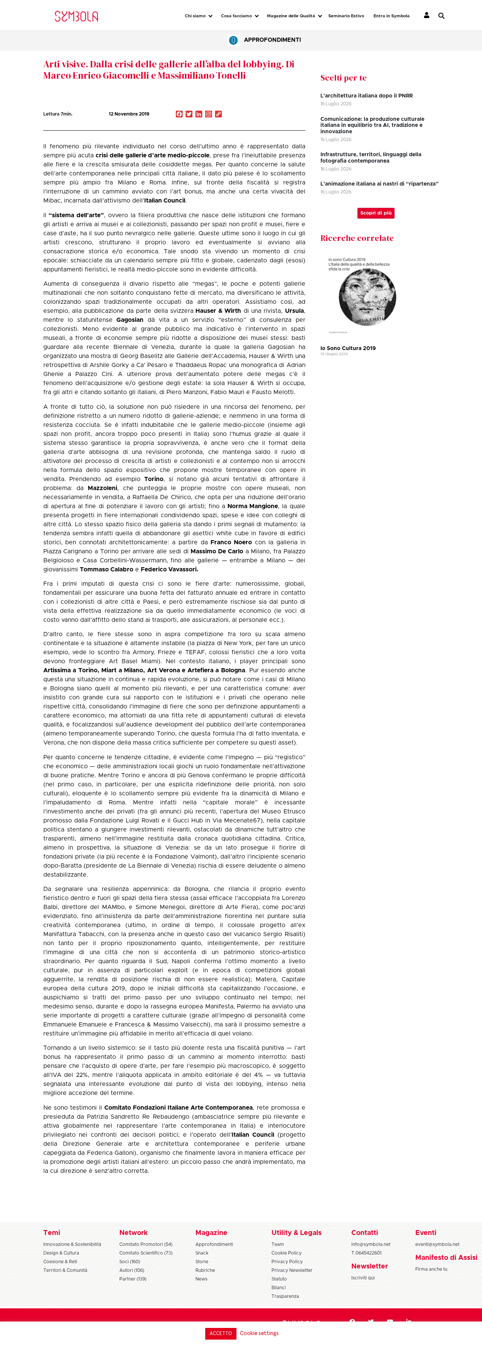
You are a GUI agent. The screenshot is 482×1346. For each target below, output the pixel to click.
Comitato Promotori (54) (145, 1244)
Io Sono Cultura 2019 (348, 348)
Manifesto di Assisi (446, 1258)
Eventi (425, 1233)
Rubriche (205, 1270)
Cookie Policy (287, 1253)
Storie (201, 1261)
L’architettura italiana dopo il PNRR (366, 96)
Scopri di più (376, 213)
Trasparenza (285, 1296)
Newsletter (369, 1266)
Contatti (364, 1233)
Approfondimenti (272, 40)
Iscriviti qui (363, 1278)
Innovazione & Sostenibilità (72, 1244)
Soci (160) (129, 1261)
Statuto (279, 1279)
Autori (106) (131, 1270)
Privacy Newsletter (292, 1270)
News (201, 1279)
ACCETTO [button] (221, 1333)
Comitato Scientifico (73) (145, 1253)
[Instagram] (209, 115)
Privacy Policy (287, 1261)
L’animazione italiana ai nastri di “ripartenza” (379, 184)
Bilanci (279, 1287)
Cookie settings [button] (259, 1333)
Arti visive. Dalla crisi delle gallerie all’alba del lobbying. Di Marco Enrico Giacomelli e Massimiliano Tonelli (168, 70)
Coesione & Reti (60, 1261)
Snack (202, 1253)
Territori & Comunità (65, 1270)
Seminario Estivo (346, 16)
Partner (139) (132, 1279)
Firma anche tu (431, 1269)
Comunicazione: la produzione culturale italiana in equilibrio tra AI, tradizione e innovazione (372, 126)
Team (278, 1244)
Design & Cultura (61, 1253)
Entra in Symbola (392, 16)
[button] (447, 15)
